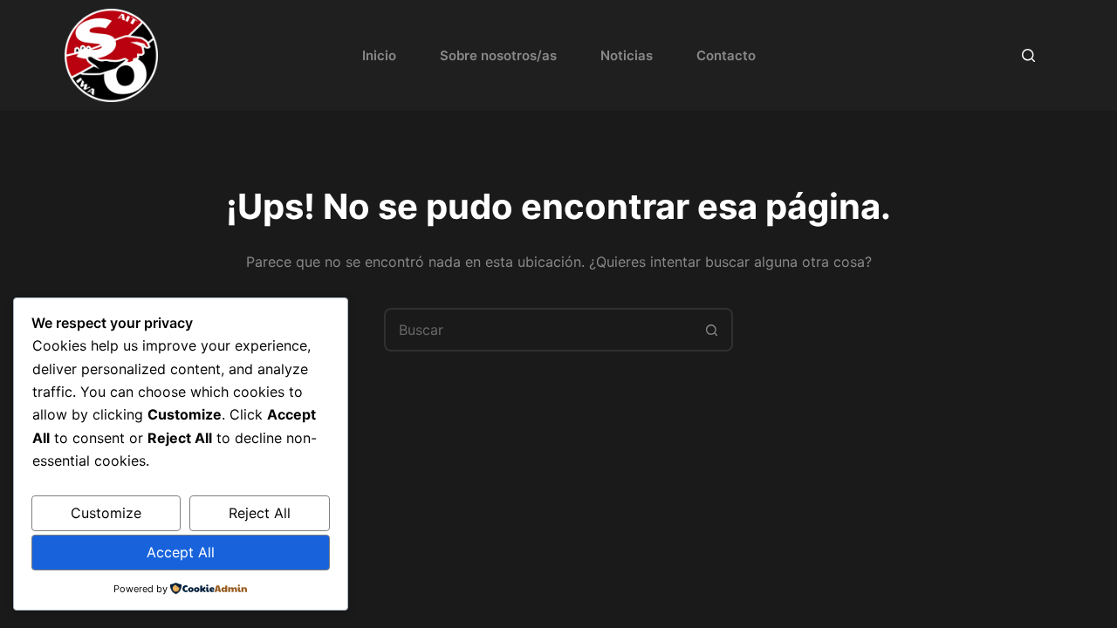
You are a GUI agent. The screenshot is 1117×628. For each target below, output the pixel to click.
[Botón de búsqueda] (711, 330)
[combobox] (538, 330)
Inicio (379, 55)
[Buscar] (1028, 55)
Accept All (181, 552)
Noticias (626, 55)
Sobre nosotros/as (498, 55)
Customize (106, 513)
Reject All (260, 513)
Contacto (726, 55)
